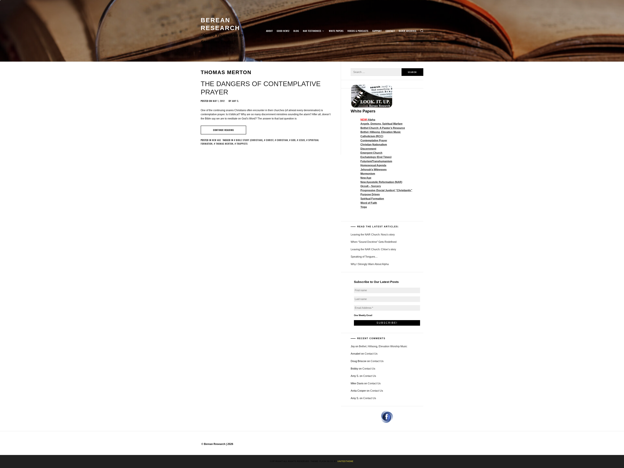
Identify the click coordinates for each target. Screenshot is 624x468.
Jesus (302, 140)
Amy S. (235, 101)
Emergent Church (371, 152)
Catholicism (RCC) (371, 136)
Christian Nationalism (373, 144)
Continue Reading (223, 130)
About (269, 30)
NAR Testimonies (312, 30)
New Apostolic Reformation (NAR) (381, 182)
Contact (390, 30)
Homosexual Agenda (373, 165)
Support (377, 30)
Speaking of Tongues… (364, 256)
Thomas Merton (224, 143)
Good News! (283, 30)
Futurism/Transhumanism (376, 161)
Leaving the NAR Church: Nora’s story (373, 234)
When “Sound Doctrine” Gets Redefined (373, 241)
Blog (296, 30)
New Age (216, 140)
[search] (421, 30)
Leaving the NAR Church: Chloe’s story (373, 249)
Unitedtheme (345, 461)
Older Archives (407, 30)
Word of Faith (368, 203)
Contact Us (371, 353)
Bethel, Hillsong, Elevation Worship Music (383, 346)
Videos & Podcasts (357, 30)
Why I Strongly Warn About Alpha (370, 264)
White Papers (336, 30)
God (293, 140)
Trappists (242, 143)
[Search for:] (376, 72)
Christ (269, 140)
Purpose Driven (370, 194)
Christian (282, 140)
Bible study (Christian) (249, 140)
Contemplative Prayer (373, 140)
